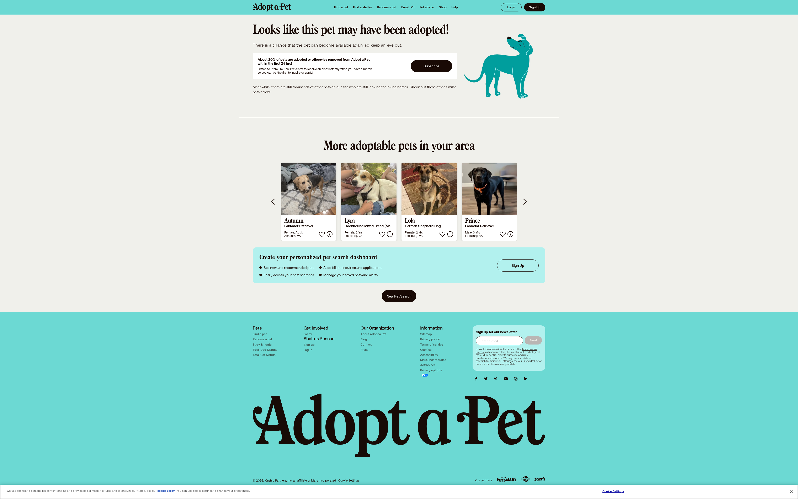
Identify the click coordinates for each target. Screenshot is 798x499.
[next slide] (524, 202)
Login (511, 7)
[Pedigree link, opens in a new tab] (525, 479)
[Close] (791, 491)
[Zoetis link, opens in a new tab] (539, 479)
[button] (308, 202)
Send (533, 340)
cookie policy (166, 491)
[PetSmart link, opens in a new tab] (506, 479)
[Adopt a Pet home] (272, 7)
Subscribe (432, 66)
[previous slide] (273, 202)
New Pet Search (399, 296)
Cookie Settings (348, 480)
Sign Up (534, 7)
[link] (386, 7)
